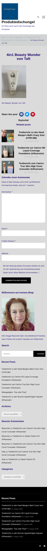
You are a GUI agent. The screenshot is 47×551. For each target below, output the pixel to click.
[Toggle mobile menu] (43, 17)
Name (5, 229)
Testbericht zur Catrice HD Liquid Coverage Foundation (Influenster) (31, 151)
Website (5, 253)
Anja (3, 452)
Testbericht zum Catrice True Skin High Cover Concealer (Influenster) (31, 166)
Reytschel (23, 120)
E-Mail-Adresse (9, 241)
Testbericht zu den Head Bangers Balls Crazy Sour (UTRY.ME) (31, 135)
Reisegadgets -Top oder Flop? (14, 392)
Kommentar (7, 192)
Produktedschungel (18, 22)
